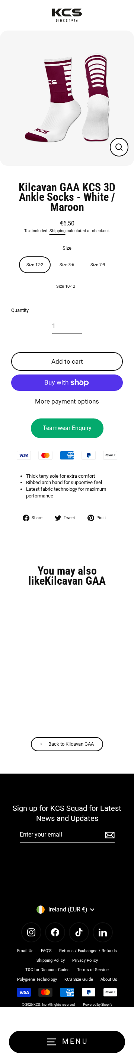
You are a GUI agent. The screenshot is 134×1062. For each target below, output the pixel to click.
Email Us (25, 950)
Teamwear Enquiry (67, 428)
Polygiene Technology (37, 979)
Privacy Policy (85, 960)
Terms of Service (93, 969)
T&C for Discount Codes (47, 969)
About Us (108, 979)
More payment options (67, 401)
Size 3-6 (67, 264)
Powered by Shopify (97, 1004)
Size (67, 248)
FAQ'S (46, 950)
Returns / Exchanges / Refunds (88, 950)
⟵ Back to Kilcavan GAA (67, 744)
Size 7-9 (97, 264)
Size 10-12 (65, 286)
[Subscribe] (109, 835)
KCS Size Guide (78, 979)
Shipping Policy (50, 960)
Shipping (58, 230)
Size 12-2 (34, 264)
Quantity (20, 310)
